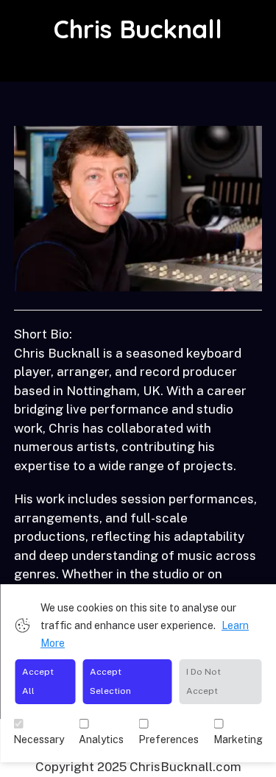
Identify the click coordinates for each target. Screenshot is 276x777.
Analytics (101, 739)
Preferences (168, 739)
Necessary (38, 739)
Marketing (238, 739)
